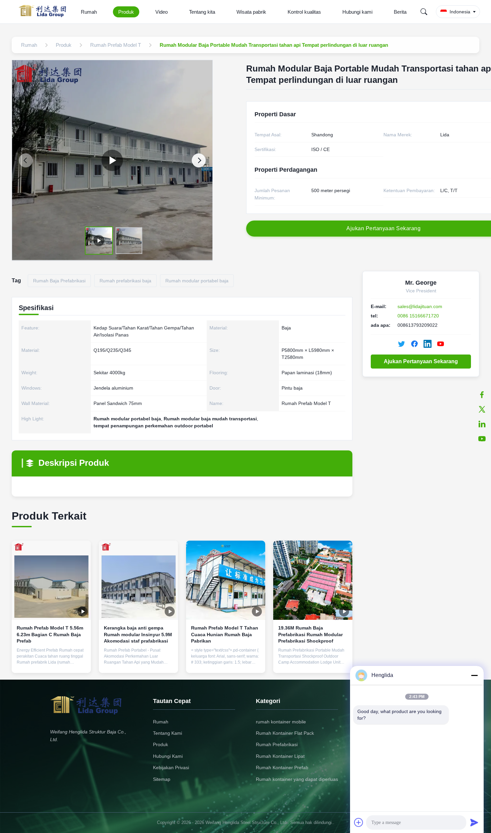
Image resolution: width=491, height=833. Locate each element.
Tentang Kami (167, 733)
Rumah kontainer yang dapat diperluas (297, 779)
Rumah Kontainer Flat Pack (285, 733)
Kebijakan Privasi (171, 767)
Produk (126, 12)
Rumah (89, 12)
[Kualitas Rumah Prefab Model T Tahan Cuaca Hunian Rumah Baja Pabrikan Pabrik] (225, 580)
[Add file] (358, 822)
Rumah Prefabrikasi (277, 744)
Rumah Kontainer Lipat (280, 756)
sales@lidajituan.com (419, 306)
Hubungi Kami (168, 756)
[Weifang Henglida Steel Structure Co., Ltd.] (44, 11)
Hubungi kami (357, 12)
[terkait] (482, 424)
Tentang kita (202, 12)
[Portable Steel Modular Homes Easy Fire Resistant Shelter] (112, 160)
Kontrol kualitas (304, 12)
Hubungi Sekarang (51, 662)
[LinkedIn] (428, 344)
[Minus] (474, 675)
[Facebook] (482, 394)
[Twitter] (482, 409)
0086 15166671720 (418, 315)
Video (161, 12)
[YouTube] (441, 344)
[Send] (474, 822)
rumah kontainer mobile (281, 721)
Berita (400, 12)
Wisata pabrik (251, 12)
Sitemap (161, 779)
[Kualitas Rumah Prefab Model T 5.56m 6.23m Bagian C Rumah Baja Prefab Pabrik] (51, 580)
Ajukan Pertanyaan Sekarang (421, 361)
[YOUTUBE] (482, 438)
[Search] (424, 11)
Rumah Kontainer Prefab (282, 767)
